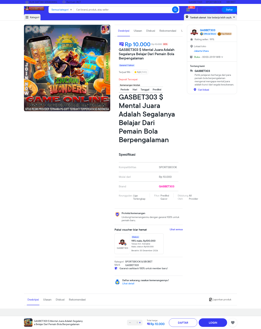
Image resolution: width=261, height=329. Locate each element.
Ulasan (138, 30)
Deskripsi (123, 30)
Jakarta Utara (201, 50)
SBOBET (231, 2)
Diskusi (150, 30)
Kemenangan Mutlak (130, 85)
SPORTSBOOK (213, 2)
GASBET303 (195, 2)
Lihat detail (128, 283)
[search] (175, 9)
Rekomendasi (167, 30)
